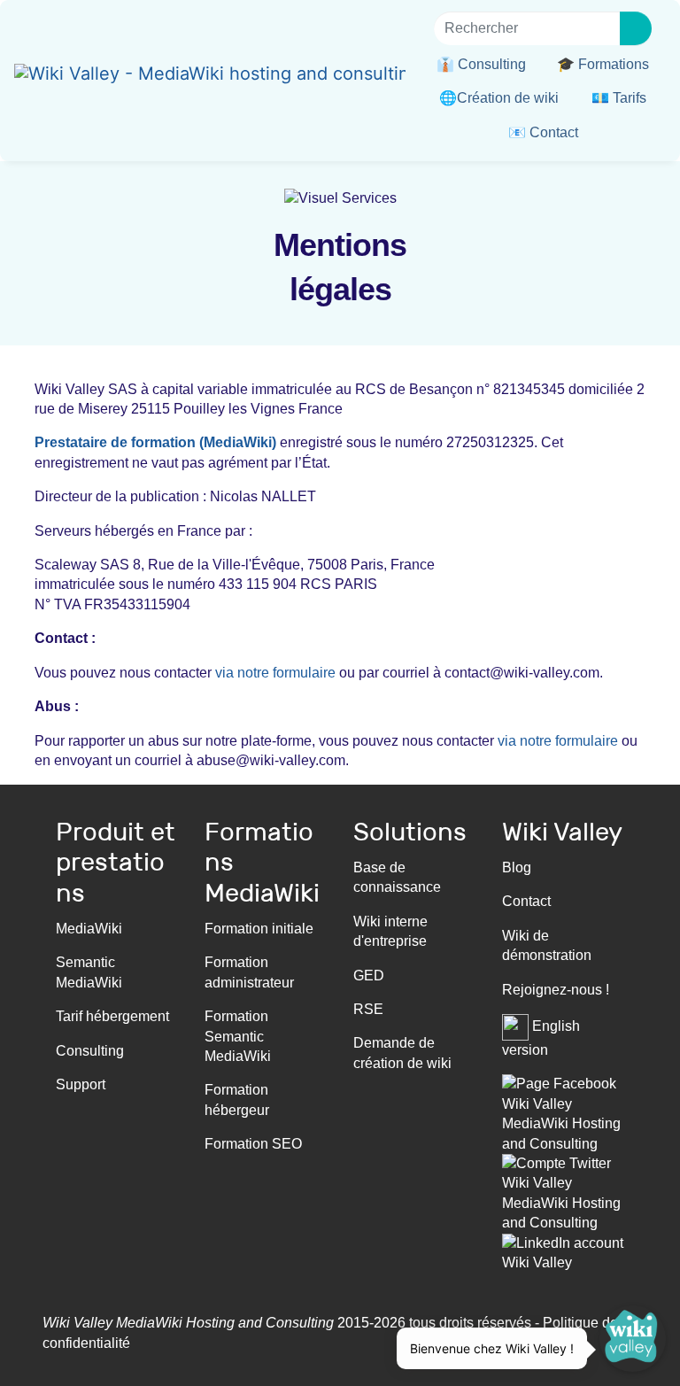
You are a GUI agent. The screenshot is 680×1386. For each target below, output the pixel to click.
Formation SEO (253, 1143)
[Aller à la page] (636, 28)
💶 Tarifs (618, 97)
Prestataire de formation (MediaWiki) (155, 442)
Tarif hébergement (112, 1016)
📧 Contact (543, 132)
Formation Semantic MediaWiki (238, 1036)
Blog (516, 867)
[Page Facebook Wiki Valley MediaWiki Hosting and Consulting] (563, 1112)
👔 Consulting (481, 64)
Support (80, 1084)
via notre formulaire (275, 672)
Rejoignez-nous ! (555, 989)
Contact (526, 901)
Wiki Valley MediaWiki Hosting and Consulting (188, 1322)
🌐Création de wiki (499, 97)
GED (368, 975)
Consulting (90, 1050)
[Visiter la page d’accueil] (210, 76)
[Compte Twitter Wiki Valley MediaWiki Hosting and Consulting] (563, 1192)
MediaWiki (89, 928)
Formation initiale (259, 928)
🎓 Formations (603, 64)
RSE (368, 1009)
